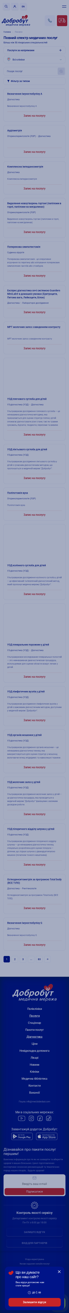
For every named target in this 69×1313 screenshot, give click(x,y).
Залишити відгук (34, 1302)
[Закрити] (59, 1272)
